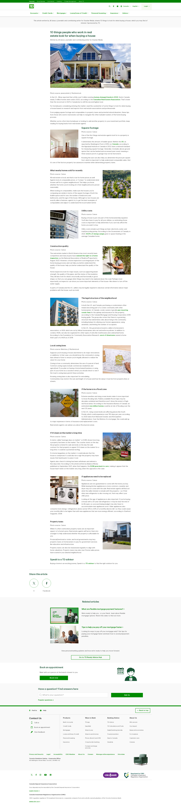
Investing (59, 1)
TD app (87, 722)
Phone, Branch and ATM (93, 738)
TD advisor (90, 563)
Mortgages (61, 13)
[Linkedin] (50, 775)
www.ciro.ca (34, 801)
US (122, 142)
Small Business (41, 1)
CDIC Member (70, 754)
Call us (36, 722)
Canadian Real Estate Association (106, 99)
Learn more (33, 791)
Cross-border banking (92, 742)
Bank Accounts (68, 722)
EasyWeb (88, 726)
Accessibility (58, 754)
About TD (81, 1)
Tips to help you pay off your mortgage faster (102, 627)
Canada (115, 144)
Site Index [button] (121, 754)
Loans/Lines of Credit (78, 13)
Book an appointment (42, 727)
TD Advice (110, 722)
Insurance (114, 13)
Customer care (134, 738)
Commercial (50, 1)
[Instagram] (40, 775)
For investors (134, 734)
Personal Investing (98, 13)
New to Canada (112, 738)
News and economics (137, 730)
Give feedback (39, 732)
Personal (31, 1)
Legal (48, 754)
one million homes (96, 406)
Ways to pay (89, 730)
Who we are (133, 722)
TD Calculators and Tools (115, 726)
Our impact (133, 726)
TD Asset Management (70, 1)
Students (110, 742)
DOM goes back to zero (99, 466)
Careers (132, 742)
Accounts (34, 13)
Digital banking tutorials (114, 730)
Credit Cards (47, 13)
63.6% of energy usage (95, 234)
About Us (81, 754)
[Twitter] (31, 775)
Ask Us (127, 695)
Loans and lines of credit (71, 734)
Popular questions (45, 700)
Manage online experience (105, 754)
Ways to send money (92, 734)
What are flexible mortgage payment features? (102, 609)
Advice (125, 13)
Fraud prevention (113, 734)
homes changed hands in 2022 (106, 97)
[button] (110, 6)
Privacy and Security (36, 754)
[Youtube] (45, 775)
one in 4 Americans (107, 335)
